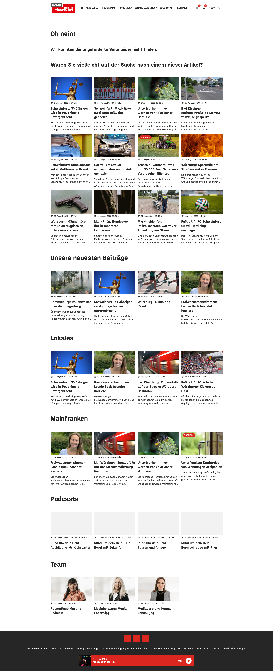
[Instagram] (136, 638)
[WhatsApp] (145, 638)
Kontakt (182, 7)
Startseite (82, 8)
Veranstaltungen (145, 7)
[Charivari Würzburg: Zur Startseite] (63, 8)
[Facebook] (127, 638)
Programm (108, 7)
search (219, 8)
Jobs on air (166, 7)
